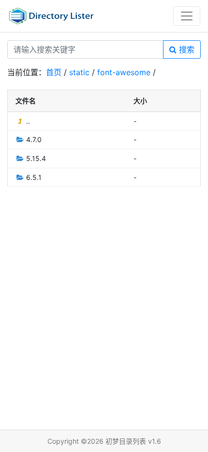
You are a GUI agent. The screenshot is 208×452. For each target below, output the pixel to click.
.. (27, 121)
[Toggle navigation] (186, 16)
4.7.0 (33, 139)
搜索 (185, 49)
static (79, 72)
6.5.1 (33, 177)
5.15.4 (35, 158)
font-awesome (123, 72)
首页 (53, 72)
